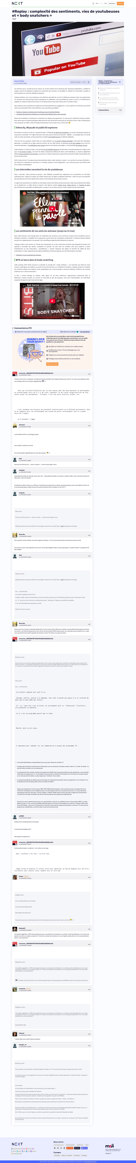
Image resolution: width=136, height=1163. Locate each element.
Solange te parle (84, 185)
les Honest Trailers (25, 152)
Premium (120, 3)
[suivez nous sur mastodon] (58, 1148)
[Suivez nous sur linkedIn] (64, 1148)
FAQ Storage (77, 1155)
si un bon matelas (75, 143)
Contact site (80, 1145)
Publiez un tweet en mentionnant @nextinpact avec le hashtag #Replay (38, 112)
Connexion (112, 3)
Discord (85, 1148)
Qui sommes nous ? (59, 1145)
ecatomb (22, 989)
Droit (13, 1148)
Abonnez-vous (52, 364)
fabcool (21, 1033)
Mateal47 (22, 928)
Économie (18, 1148)
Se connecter (85, 332)
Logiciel (20, 1151)
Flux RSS (70, 1148)
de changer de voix (81, 145)
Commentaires (104, 110)
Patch (21, 876)
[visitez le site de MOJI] (109, 1147)
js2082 (21, 816)
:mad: (33, 419)
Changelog (84, 1155)
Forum (86, 1145)
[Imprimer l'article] (88, 82)
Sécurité (14, 1153)
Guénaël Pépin (19, 81)
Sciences (34, 1151)
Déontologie (57, 1155)
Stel (20, 458)
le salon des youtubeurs (61, 132)
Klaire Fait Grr (71, 185)
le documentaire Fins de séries (28, 154)
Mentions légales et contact (90, 1161)
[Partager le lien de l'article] (119, 82)
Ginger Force (62, 185)
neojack (22, 470)
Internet (14, 1151)
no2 (62, 526)
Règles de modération (67, 1155)
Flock (24, 1148)
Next (24, 1151)
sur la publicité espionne (51, 149)
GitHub (78, 1148)
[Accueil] (17, 3)
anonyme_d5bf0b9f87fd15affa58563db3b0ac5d (36, 373)
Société (20, 1153)
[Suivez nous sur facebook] (61, 1148)
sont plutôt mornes (54, 137)
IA (33, 1148)
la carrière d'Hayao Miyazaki (64, 141)
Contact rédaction (70, 1145)
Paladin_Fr (23, 1045)
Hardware (29, 1148)
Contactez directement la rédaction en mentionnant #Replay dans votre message (41, 114)
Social (28, 1151)
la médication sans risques (37, 145)
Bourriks (22, 534)
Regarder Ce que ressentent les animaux (28, 255)
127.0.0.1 (22, 425)
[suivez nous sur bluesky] (55, 1148)
